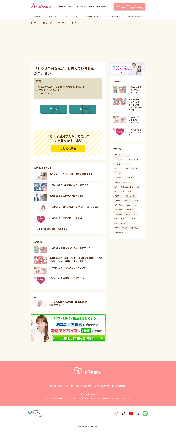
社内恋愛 (132, 219)
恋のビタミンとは (49, 399)
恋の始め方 (134, 200)
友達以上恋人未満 (127, 187)
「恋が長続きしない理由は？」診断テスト (70, 185)
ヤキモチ (117, 173)
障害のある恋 (118, 232)
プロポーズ (118, 168)
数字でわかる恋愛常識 (112, 16)
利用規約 (60, 399)
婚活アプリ (118, 196)
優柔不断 (117, 182)
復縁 (125, 200)
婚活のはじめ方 (130, 196)
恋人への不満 (131, 205)
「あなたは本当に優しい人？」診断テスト (70, 247)
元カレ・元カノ (129, 182)
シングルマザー (133, 159)
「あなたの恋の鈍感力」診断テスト (67, 217)
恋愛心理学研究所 (92, 16)
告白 (115, 191)
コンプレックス (119, 159)
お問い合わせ (94, 399)
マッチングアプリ (131, 168)
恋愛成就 (128, 209)
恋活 (66, 16)
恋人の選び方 (118, 205)
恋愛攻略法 (118, 214)
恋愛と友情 (118, 209)
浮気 (115, 219)
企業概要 (85, 399)
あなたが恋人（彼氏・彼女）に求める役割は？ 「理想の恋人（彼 (135, 104)
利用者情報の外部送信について (111, 399)
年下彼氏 (117, 200)
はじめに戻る (68, 148)
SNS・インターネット (121, 155)
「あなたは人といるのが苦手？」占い (68, 268)
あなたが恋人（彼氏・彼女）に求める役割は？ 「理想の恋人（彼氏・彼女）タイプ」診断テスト (76, 259)
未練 (135, 214)
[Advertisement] (88, 43)
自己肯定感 (124, 223)
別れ (115, 187)
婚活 (77, 16)
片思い (123, 219)
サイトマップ (128, 399)
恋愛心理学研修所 (87, 386)
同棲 (137, 187)
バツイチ (127, 164)
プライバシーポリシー (72, 399)
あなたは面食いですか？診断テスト (67, 195)
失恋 (122, 191)
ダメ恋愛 (117, 164)
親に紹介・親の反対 (120, 228)
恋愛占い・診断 (53, 16)
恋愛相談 (37, 16)
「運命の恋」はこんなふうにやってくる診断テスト (74, 206)
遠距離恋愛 (134, 228)
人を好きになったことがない (123, 178)
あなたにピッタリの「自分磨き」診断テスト (71, 174)
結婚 (115, 223)
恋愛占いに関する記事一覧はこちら (52, 228)
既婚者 (127, 214)
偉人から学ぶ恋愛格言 (135, 16)
